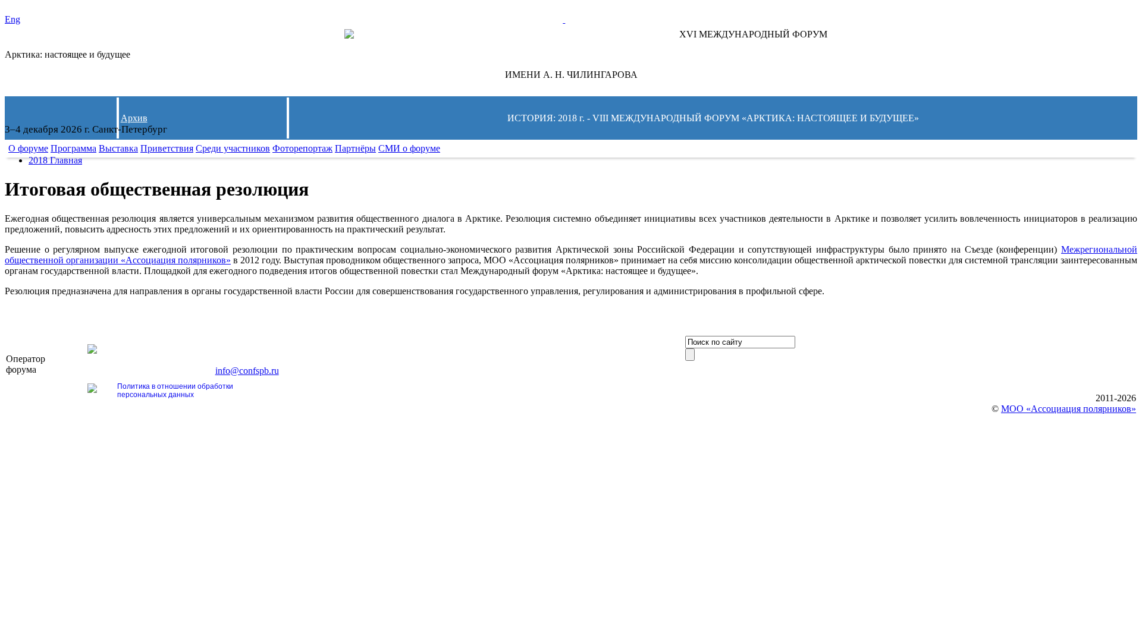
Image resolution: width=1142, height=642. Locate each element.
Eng (12, 19)
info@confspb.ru (247, 371)
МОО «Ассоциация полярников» (1068, 409)
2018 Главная (55, 160)
